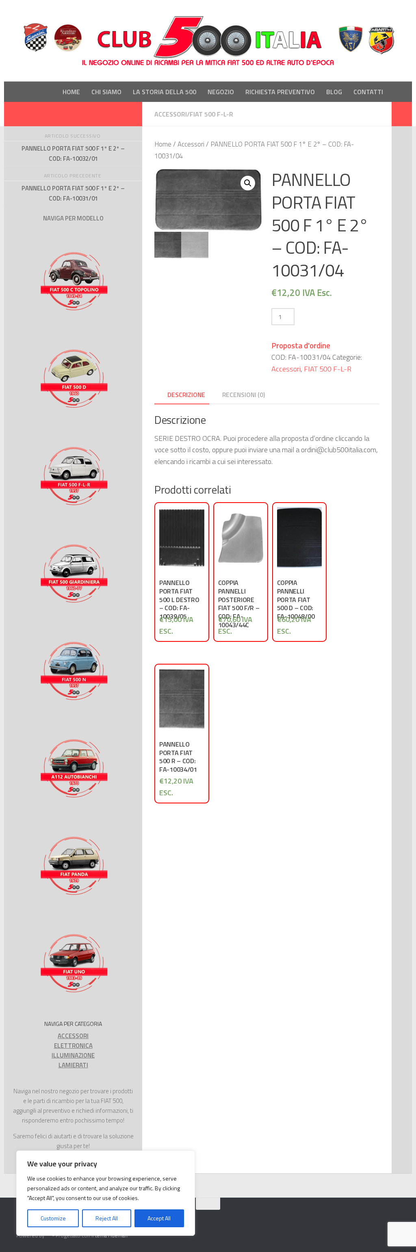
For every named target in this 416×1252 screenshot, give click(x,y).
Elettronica (73, 1045)
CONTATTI (368, 92)
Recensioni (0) (243, 394)
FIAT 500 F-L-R (211, 114)
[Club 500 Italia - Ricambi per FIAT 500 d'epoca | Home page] (208, 40)
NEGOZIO (221, 92)
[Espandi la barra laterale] (402, 114)
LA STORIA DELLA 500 (164, 92)
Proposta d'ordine (300, 345)
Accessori (170, 114)
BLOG (334, 92)
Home (162, 144)
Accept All (159, 1218)
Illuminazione (73, 1055)
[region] (105, 1193)
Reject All (106, 1218)
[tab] (181, 397)
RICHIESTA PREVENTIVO (280, 92)
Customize (53, 1218)
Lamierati (73, 1065)
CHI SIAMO (106, 92)
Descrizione (186, 394)
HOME (71, 92)
